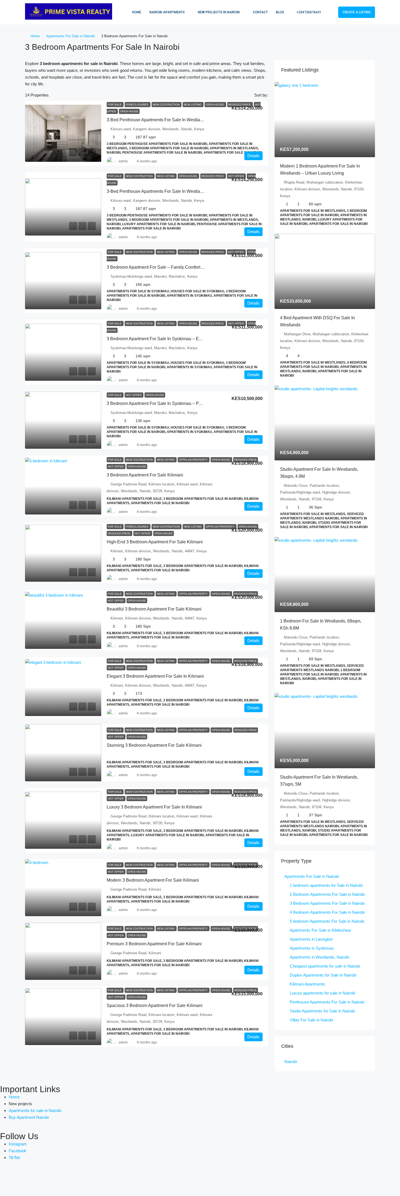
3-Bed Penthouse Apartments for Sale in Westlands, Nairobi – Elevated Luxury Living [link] (189, 191)
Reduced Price (240, 104)
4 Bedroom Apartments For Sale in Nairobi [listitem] (327, 912)
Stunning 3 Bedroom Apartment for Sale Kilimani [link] (154, 745)
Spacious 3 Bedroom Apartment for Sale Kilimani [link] (154, 1005)
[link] (63, 133)
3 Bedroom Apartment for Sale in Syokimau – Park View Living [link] (168, 403)
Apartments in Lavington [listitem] (311, 939)
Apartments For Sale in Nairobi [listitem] (311, 876)
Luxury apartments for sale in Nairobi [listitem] (322, 993)
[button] (365, 45)
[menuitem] (306, 12)
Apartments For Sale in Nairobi (70, 36)
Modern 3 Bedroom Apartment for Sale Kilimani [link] (153, 880)
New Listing (193, 104)
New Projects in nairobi (219, 12)
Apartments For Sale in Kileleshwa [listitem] (320, 930)
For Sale (115, 104)
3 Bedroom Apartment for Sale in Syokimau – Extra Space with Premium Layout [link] (184, 338)
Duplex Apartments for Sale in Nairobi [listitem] (323, 975)
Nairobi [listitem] (290, 1061)
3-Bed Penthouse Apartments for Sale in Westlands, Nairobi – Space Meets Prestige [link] (188, 119)
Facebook (17, 1150)
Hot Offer (236, 176)
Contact (260, 12)
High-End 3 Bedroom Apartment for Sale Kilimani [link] (155, 542)
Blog (280, 12)
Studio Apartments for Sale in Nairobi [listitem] (322, 1011)
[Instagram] (36, 1179)
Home (136, 12)
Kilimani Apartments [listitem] (307, 984)
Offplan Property (193, 459)
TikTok (14, 1157)
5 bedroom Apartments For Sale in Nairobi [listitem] (327, 921)
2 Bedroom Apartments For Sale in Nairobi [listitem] (327, 894)
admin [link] (123, 161)
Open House (215, 104)
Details (253, 155)
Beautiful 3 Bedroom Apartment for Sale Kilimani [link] (154, 609)
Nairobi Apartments (167, 12)
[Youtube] (21, 1179)
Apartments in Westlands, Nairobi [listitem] (319, 957)
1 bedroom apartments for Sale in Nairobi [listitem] (326, 885)
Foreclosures (137, 104)
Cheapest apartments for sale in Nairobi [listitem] (325, 966)
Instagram (18, 1144)
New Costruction (166, 104)
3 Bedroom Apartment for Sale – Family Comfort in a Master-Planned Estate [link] (180, 267)
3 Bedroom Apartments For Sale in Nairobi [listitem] (327, 903)
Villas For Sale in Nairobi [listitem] (311, 1020)
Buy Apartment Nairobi (29, 1117)
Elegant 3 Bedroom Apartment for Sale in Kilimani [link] (155, 676)
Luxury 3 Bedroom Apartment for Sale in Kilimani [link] (154, 807)
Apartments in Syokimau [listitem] (312, 948)
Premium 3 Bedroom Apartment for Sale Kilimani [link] (154, 943)
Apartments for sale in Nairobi (35, 1110)
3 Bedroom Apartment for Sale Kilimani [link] (145, 475)
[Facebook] (7, 1179)
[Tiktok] (51, 1179)
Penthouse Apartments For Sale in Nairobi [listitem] (327, 1002)
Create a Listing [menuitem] (357, 12)
